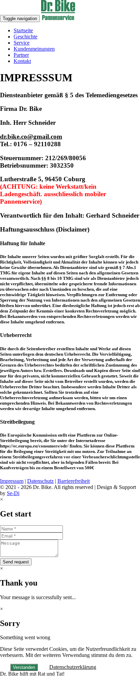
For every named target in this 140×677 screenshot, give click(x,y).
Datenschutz (40, 481)
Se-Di (13, 493)
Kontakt (22, 61)
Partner (21, 55)
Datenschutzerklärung (72, 667)
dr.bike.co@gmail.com (31, 136)
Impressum (11, 481)
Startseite (23, 30)
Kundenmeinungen (34, 49)
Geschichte (25, 36)
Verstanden (24, 667)
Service (22, 43)
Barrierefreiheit (73, 481)
